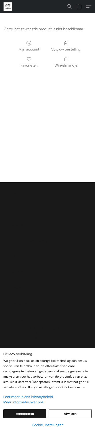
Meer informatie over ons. (23, 402)
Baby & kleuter (23, 217)
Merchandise (21, 201)
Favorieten (29, 65)
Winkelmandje (66, 65)
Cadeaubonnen (23, 304)
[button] (8, 6)
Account (18, 272)
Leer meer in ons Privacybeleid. (28, 397)
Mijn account (29, 49)
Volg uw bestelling (66, 49)
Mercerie (18, 225)
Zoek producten (24, 264)
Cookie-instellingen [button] (47, 425)
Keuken (17, 209)
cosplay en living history (29, 241)
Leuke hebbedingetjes (28, 233)
